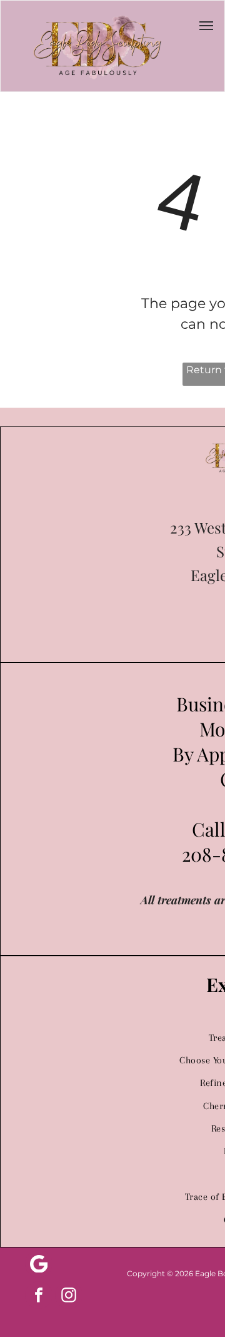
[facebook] (38, 1296)
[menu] (206, 25)
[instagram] (68, 1296)
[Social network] (38, 1265)
